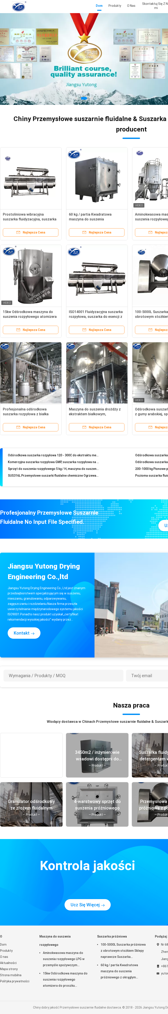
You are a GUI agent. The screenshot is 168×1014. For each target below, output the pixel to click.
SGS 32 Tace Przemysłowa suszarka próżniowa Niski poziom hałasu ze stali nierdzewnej (53, 480)
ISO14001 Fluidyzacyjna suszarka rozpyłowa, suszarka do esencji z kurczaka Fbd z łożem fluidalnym (96, 317)
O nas (4, 957)
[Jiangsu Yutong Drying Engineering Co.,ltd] (19, 6)
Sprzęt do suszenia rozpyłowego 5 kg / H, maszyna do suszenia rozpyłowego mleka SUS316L (53, 460)
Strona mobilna (10, 975)
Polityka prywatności (14, 981)
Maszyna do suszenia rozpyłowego (55, 941)
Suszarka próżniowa (112, 936)
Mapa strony (9, 969)
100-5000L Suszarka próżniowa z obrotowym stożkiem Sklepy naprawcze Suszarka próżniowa (123, 951)
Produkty (6, 950)
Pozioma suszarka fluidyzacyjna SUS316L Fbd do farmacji (49, 474)
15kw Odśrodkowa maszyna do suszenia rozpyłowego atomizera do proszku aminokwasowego (30, 317)
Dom (3, 944)
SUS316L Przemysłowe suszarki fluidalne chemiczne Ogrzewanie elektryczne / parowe (53, 467)
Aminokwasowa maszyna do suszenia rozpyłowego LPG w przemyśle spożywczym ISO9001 (63, 959)
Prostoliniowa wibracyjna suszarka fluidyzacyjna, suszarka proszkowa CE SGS (29, 219)
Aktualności (8, 963)
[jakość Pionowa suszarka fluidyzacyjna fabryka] (84, 59)
